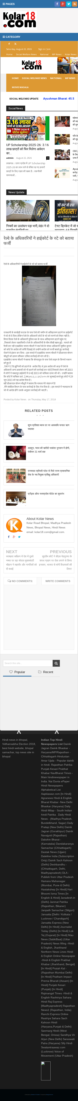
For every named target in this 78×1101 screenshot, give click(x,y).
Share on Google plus (36, 252)
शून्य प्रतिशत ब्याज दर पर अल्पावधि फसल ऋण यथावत (48, 427)
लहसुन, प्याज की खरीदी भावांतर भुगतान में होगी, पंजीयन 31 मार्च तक (49, 450)
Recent (47, 672)
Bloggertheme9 (49, 1094)
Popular (19, 672)
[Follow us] (68, 4)
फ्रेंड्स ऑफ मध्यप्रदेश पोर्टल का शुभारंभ (46, 493)
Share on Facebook (24, 252)
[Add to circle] (63, 4)
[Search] (56, 663)
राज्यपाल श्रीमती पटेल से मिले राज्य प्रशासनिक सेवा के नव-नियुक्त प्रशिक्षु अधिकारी (49, 472)
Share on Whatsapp (50, 252)
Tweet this (9, 252)
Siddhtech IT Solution (35, 1094)
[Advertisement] (31, 702)
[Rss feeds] (74, 4)
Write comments (57, 581)
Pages (10, 3)
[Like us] (57, 4)
